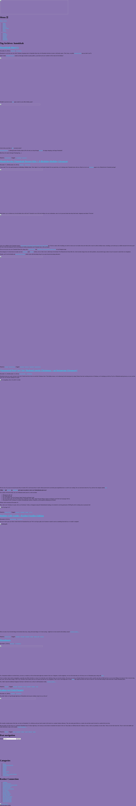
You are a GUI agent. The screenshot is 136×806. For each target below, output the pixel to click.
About (4, 24)
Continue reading (74, 631)
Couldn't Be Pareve (7, 786)
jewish (26, 731)
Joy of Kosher (6, 791)
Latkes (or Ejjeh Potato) (12, 690)
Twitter (4, 33)
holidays (33, 686)
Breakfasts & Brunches (8, 765)
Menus (4, 25)
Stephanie (13, 50)
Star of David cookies (20, 254)
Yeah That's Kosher (7, 801)
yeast (37, 686)
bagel (73, 679)
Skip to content (3, 20)
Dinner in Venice (6, 787)
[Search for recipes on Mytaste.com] (4, 804)
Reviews (5, 27)
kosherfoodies (22, 373)
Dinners (6, 731)
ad (16, 157)
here (106, 487)
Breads (4, 764)
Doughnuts (5, 640)
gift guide (22, 636)
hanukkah (19, 157)
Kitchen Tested (6, 792)
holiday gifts (37, 636)
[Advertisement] (16, 155)
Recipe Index (6, 28)
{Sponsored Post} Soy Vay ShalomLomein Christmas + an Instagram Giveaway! (38, 370)
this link (41, 150)
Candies (4, 766)
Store (4, 29)
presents (42, 636)
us (4, 490)
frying (24, 686)
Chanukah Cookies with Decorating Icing (46, 249)
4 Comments (18, 643)
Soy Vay (9, 490)
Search (1, 738)
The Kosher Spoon (7, 799)
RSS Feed (5, 39)
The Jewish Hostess (7, 797)
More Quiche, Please (7, 796)
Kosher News (8, 157)
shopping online (77, 53)
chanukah (22, 366)
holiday (27, 512)
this (13, 101)
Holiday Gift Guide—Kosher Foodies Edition (22, 515)
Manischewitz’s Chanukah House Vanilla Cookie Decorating (34, 245)
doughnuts (25, 251)
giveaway (27, 366)
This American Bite (7, 800)
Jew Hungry (5, 790)
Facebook (5, 34)
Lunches (5, 773)
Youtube (5, 37)
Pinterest (5, 36)
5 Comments (29, 373)
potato (34, 731)
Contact (4, 31)
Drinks (4, 770)
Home (4, 23)
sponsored (24, 157)
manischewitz (37, 366)
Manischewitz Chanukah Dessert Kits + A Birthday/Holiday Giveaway (34, 161)
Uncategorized (6, 775)
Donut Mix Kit (31, 249)
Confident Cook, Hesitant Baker (10, 785)
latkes (102, 675)
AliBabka (5, 782)
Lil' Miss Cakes (6, 795)
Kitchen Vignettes (7, 794)
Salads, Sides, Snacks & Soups (10, 774)
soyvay (30, 512)
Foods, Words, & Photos (8, 788)
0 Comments (19, 50)
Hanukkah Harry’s (9, 47)
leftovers (30, 731)
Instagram (5, 38)
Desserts (6, 366)
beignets (32, 251)
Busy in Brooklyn (7, 783)
